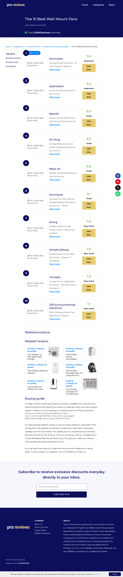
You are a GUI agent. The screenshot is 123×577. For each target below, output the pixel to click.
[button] (118, 175)
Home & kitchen (34, 47)
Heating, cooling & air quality (56, 47)
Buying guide (12, 62)
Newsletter (11, 66)
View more (54, 70)
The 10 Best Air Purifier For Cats (35, 388)
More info (96, 574)
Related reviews (13, 58)
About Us (38, 524)
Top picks (10, 54)
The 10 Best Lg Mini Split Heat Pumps (34, 356)
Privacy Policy (40, 530)
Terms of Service (41, 527)
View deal (88, 68)
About (112, 5)
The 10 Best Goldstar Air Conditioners (72, 391)
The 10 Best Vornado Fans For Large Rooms (74, 373)
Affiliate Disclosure (42, 533)
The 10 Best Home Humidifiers (71, 356)
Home (85, 5)
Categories (98, 5)
